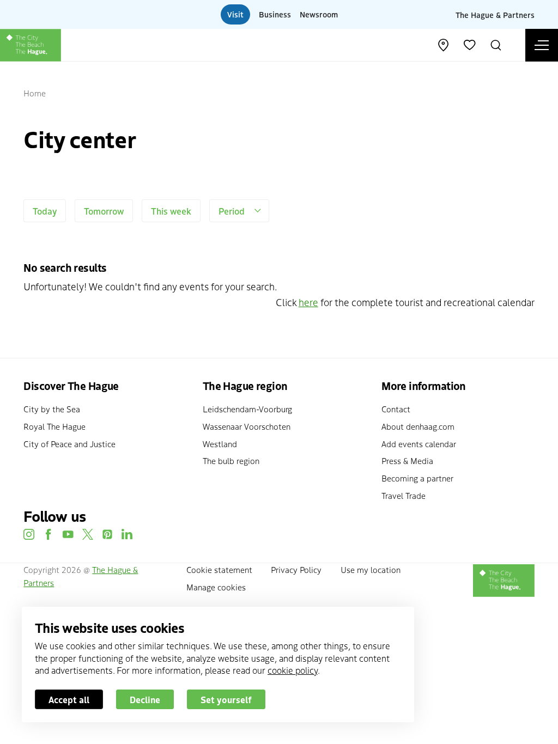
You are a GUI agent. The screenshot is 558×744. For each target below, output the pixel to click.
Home (34, 93)
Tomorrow (104, 211)
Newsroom (319, 14)
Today (45, 211)
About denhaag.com (417, 426)
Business (275, 14)
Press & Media (407, 460)
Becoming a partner (417, 478)
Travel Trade (403, 495)
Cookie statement (219, 569)
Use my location (371, 569)
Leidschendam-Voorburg (247, 408)
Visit (235, 14)
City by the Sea (51, 408)
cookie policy (293, 670)
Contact (395, 408)
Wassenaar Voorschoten (246, 426)
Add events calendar (418, 443)
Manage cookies (216, 587)
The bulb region (231, 460)
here (308, 302)
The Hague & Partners (495, 14)
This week (171, 211)
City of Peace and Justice (69, 443)
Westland (220, 443)
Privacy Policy (296, 569)
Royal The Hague (54, 426)
